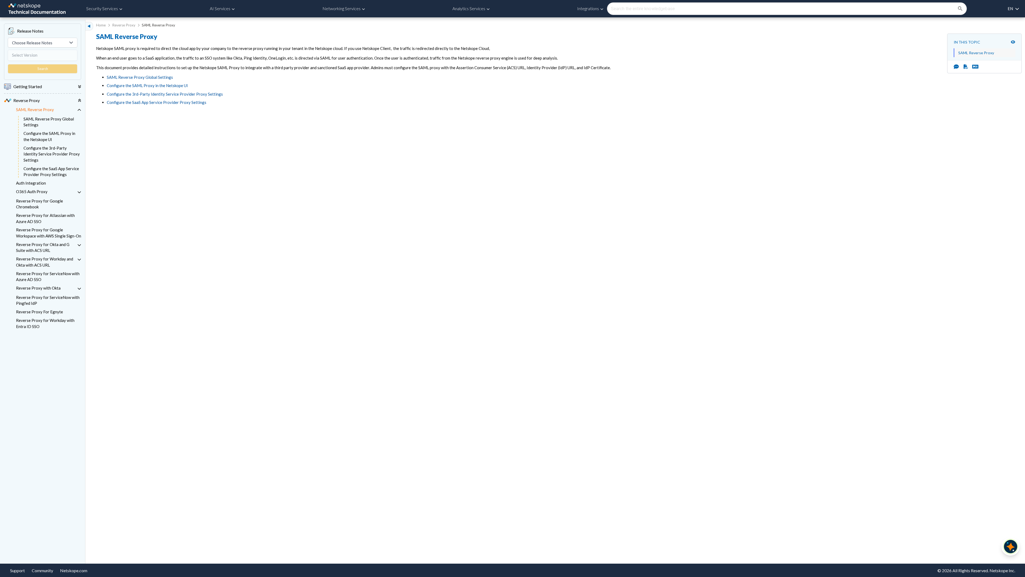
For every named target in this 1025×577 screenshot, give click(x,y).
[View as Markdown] (973, 66)
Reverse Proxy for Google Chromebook (39, 203)
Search (42, 69)
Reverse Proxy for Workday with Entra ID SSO (45, 323)
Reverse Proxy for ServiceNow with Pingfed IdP (48, 300)
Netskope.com (73, 570)
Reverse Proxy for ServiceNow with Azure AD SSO (48, 276)
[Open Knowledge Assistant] (1011, 547)
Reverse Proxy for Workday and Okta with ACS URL (44, 261)
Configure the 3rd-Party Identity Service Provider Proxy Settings (51, 154)
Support (17, 570)
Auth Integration (31, 183)
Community (42, 570)
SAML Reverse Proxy (35, 109)
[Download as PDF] (966, 66)
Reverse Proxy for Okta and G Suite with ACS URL (42, 247)
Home (101, 25)
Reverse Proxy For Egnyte (39, 311)
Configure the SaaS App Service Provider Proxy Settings (51, 171)
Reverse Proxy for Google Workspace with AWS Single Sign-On (48, 232)
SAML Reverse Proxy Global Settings (48, 121)
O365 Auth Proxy (32, 191)
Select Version (24, 55)
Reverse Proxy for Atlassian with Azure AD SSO (45, 218)
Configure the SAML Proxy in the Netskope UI (49, 136)
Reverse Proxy (123, 25)
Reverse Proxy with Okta (38, 288)
